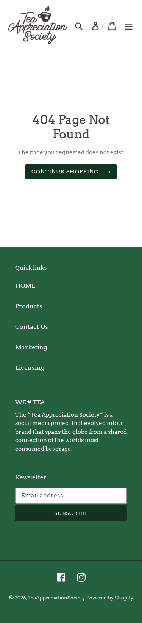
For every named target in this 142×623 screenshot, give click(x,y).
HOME (25, 285)
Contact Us (31, 326)
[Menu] (128, 25)
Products (28, 306)
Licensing (29, 367)
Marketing (31, 347)
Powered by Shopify (109, 598)
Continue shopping (65, 171)
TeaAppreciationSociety (56, 598)
